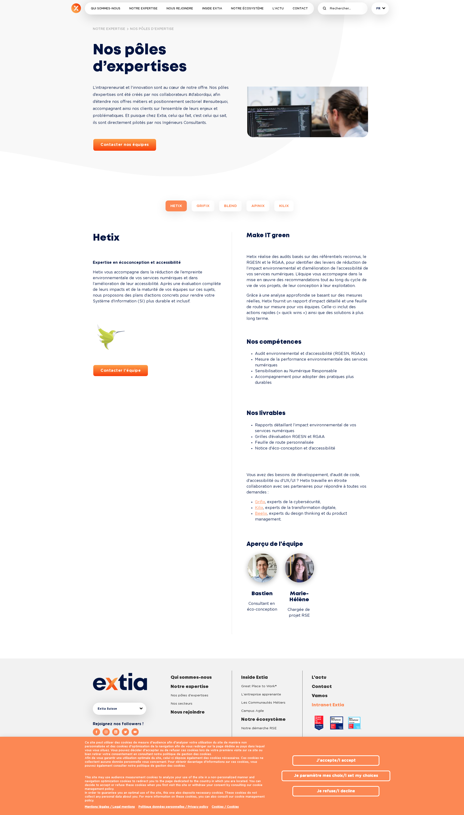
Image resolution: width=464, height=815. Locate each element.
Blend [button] (230, 206)
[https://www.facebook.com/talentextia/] (97, 732)
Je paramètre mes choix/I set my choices (336, 776)
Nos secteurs (181, 703)
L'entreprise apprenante (261, 694)
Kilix (259, 508)
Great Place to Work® (258, 686)
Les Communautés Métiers (263, 702)
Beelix (261, 513)
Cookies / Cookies (225, 806)
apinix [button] (258, 206)
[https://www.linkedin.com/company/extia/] (117, 732)
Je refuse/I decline (336, 791)
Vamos (319, 696)
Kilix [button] (284, 206)
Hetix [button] (176, 206)
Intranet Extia (328, 705)
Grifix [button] (203, 206)
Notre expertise (143, 8)
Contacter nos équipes (125, 145)
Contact (300, 8)
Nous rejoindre (180, 8)
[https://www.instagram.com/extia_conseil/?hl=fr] (107, 732)
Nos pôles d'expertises (189, 695)
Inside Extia (212, 8)
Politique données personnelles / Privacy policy (173, 806)
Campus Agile (252, 711)
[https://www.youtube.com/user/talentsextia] (135, 732)
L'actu (278, 8)
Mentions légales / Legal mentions (110, 806)
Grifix (260, 502)
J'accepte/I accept (336, 760)
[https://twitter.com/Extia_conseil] (126, 732)
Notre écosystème (247, 8)
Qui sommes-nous (105, 8)
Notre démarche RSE (259, 728)
